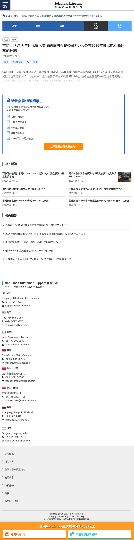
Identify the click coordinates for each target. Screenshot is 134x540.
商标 (7, 493)
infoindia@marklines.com (18, 440)
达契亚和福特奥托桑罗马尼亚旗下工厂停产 (24, 188)
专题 (62, 26)
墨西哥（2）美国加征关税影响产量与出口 (27, 225)
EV (27, 62)
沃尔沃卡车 (17, 62)
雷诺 (6, 62)
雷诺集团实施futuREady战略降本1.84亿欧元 (25, 200)
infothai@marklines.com (17, 419)
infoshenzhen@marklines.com (20, 400)
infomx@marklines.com (17, 344)
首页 (14, 26)
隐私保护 (9, 485)
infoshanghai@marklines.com (20, 380)
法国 (6, 39)
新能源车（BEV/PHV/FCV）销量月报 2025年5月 (30, 259)
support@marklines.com (17, 305)
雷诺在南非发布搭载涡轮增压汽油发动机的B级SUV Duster (92, 175)
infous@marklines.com (16, 325)
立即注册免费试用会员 (62, 146)
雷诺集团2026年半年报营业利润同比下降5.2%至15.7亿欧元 (99, 200)
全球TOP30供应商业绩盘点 (19, 250)
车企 (35, 62)
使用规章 (9, 477)
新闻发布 (9, 461)
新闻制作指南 (11, 501)
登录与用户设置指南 (15, 469)
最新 (38, 26)
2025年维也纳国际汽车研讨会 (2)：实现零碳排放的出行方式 (36, 233)
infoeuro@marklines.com (17, 362)
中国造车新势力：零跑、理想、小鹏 (24, 242)
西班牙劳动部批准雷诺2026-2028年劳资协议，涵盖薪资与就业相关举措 (33, 175)
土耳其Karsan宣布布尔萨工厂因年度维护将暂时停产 (95, 188)
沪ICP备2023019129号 (72, 516)
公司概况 (9, 453)
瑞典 (14, 39)
